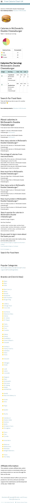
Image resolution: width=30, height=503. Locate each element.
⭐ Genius (5, 336)
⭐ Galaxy (5, 334)
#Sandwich (16, 10)
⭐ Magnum (5, 377)
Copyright (12, 497)
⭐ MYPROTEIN (6, 389)
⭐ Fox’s (4, 328)
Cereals (12, 267)
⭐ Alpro (4, 283)
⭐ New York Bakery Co (9, 395)
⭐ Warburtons (6, 446)
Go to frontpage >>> (6, 249)
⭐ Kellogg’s (5, 363)
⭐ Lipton (5, 371)
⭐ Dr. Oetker (6, 318)
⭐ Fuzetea (5, 330)
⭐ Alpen (4, 281)
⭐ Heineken (5, 350)
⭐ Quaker (5, 410)
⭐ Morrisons (6, 383)
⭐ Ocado (5, 399)
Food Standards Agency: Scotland (9, 246)
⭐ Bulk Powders (7, 297)
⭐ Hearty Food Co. (7, 348)
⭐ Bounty (5, 293)
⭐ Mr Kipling (6, 385)
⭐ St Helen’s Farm (7, 426)
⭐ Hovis (4, 354)
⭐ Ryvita (5, 414)
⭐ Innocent (5, 358)
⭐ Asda (4, 285)
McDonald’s (12, 132)
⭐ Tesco (4, 432)
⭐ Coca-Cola (6, 308)
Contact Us (17, 499)
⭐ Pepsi (4, 405)
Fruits (23, 267)
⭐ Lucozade (6, 373)
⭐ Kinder (5, 365)
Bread (8, 267)
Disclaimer (5, 497)
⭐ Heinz (4, 352)
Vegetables (15, 270)
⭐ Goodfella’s (6, 338)
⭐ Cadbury (5, 303)
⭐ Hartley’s (5, 346)
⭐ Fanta (4, 324)
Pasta (9, 270)
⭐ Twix (4, 434)
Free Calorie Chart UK (9, 502)
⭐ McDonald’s (6, 381)
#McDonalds (22, 10)
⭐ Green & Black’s (7, 340)
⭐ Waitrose (5, 444)
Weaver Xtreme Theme (22, 502)
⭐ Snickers (5, 422)
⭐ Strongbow (6, 428)
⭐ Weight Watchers (8, 450)
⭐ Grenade (5, 342)
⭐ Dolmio (5, 316)
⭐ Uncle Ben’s (6, 440)
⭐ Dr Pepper (6, 320)
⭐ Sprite (4, 424)
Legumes (3, 270)
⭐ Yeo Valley (6, 456)
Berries (3, 267)
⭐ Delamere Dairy (7, 314)
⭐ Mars (4, 379)
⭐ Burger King (6, 299)
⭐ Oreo (4, 401)
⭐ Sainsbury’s (6, 418)
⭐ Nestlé (5, 393)
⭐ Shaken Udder (7, 420)
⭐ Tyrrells (5, 436)
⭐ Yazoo (4, 454)
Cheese (18, 267)
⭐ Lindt (4, 369)
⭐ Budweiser (6, 295)
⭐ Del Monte (6, 312)
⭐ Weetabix (6, 448)
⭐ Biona (4, 291)
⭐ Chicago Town (7, 305)
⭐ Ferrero (5, 326)
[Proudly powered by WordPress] (15, 502)
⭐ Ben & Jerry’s (7, 289)
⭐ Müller (5, 387)
